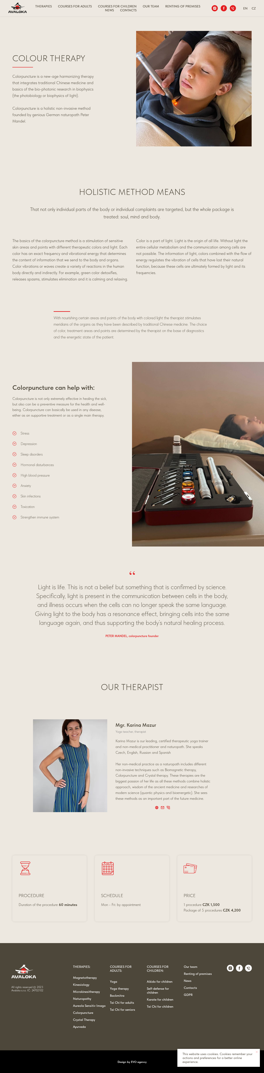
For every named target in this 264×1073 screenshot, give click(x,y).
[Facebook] (224, 8)
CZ (254, 8)
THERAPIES (43, 6)
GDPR (188, 995)
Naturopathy (82, 999)
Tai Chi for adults (122, 1003)
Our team (190, 967)
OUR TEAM (151, 6)
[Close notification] (257, 1052)
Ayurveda (79, 1027)
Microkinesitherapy (86, 992)
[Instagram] (215, 8)
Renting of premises (198, 974)
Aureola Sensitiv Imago (89, 1006)
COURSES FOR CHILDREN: (158, 969)
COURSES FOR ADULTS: (121, 969)
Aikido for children (159, 981)
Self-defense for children (158, 990)
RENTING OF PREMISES (182, 6)
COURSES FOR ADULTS (75, 6)
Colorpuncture (83, 1013)
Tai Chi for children (160, 1006)
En (245, 8)
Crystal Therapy (84, 1020)
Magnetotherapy (85, 978)
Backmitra (117, 996)
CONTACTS (128, 10)
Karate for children (160, 999)
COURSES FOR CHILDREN (117, 6)
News (109, 10)
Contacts (190, 988)
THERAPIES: (81, 967)
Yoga (113, 981)
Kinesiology (81, 985)
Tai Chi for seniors (122, 1010)
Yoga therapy (119, 989)
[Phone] (233, 8)
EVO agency (139, 1062)
